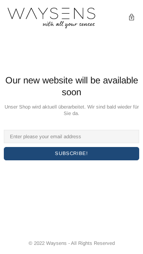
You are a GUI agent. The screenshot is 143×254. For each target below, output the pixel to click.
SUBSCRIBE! (71, 153)
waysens (51, 18)
